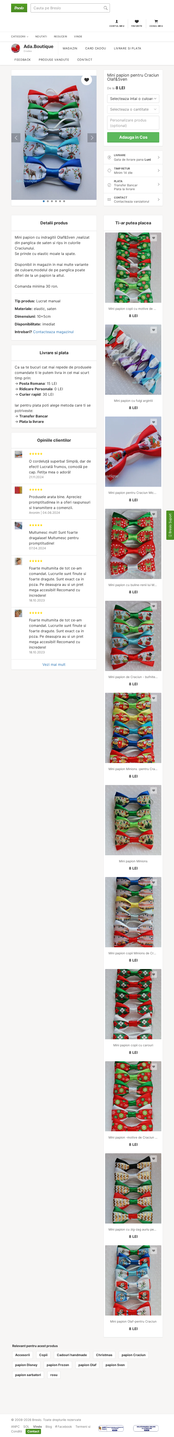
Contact (84, 59)
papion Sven (115, 1365)
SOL (26, 1426)
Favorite (137, 26)
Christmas (104, 1355)
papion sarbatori (28, 1375)
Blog (49, 1426)
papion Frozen (58, 1365)
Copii (43, 1355)
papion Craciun (134, 1355)
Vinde (37, 1426)
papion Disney (26, 1365)
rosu (54, 1375)
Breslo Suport (170, 524)
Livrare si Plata (127, 48)
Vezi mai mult (53, 664)
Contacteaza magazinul (53, 332)
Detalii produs (54, 223)
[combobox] (133, 99)
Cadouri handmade (72, 1355)
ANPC (15, 1426)
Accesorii (22, 1355)
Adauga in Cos (133, 137)
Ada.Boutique (38, 46)
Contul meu (117, 26)
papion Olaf (87, 1365)
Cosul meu (156, 26)
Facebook (64, 1426)
